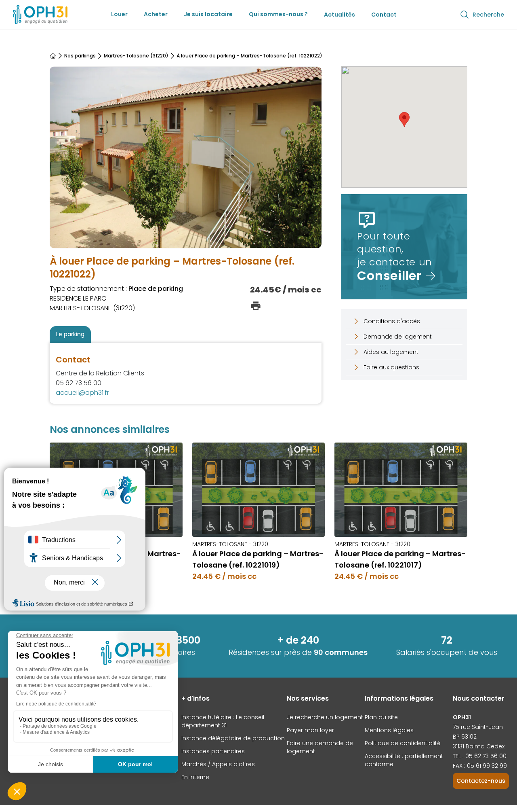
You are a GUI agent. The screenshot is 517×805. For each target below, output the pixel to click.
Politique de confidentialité (403, 743)
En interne (195, 777)
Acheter (156, 14)
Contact (384, 15)
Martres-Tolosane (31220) (136, 56)
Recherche (488, 15)
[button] (404, 119)
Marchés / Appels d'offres (218, 764)
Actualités (339, 15)
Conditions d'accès (392, 321)
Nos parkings (80, 56)
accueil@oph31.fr (82, 392)
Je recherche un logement (325, 717)
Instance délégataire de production (233, 738)
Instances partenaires (213, 751)
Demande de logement (398, 337)
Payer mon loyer (310, 730)
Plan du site (381, 717)
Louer (119, 14)
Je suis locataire (208, 14)
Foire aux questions (391, 367)
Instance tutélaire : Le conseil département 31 (222, 721)
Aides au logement (391, 352)
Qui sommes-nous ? (278, 14)
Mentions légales (389, 730)
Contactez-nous (480, 781)
